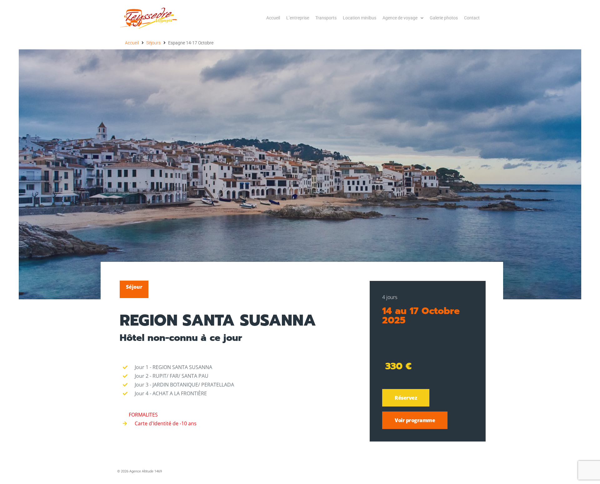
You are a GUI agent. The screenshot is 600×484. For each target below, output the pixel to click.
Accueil (132, 42)
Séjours (153, 42)
